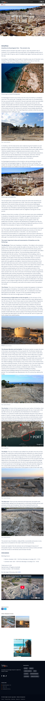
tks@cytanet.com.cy (6, 688)
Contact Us (23, 699)
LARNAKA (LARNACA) (27, 671)
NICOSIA (25, 668)
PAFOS (35, 671)
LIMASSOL (31, 668)
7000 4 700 (5, 687)
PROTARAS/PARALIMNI (34, 673)
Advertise (13, 699)
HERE (19, 572)
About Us (18, 699)
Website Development (21, 697)
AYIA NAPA (26, 673)
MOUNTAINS (26, 676)
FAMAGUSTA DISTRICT (34, 676)
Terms (2, 699)
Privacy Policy (7, 699)
